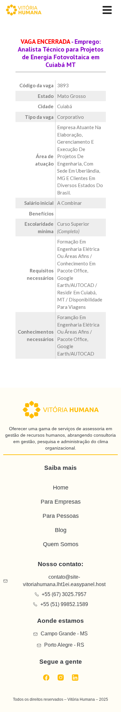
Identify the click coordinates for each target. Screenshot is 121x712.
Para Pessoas (61, 516)
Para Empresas (61, 501)
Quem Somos (60, 544)
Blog (60, 530)
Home (60, 487)
